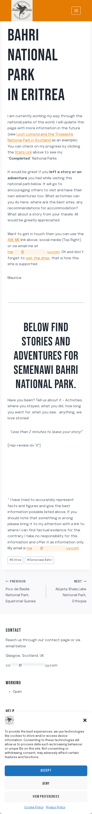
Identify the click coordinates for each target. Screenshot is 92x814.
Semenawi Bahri (39, 560)
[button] (85, 720)
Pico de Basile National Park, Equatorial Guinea (21, 591)
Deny (46, 783)
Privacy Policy (55, 807)
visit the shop (38, 258)
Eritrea (43, 95)
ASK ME (14, 240)
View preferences (46, 796)
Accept (46, 770)
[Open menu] (76, 10)
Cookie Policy (34, 807)
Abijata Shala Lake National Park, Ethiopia (70, 591)
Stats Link (23, 152)
